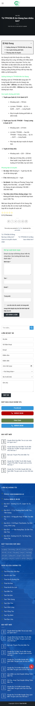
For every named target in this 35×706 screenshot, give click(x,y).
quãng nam (12, 555)
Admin (25, 26)
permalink (17, 230)
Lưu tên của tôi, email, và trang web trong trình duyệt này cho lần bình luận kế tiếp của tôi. (16, 308)
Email (6, 287)
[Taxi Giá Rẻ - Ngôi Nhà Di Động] (17, 3)
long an (22, 552)
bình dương (12, 549)
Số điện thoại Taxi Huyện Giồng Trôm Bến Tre (20, 681)
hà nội (9, 552)
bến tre (18, 549)
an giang (4, 549)
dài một (4, 552)
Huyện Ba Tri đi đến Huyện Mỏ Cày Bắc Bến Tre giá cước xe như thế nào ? (20, 668)
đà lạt (23, 558)
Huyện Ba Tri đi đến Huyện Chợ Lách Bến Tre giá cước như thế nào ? (19, 695)
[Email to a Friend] (19, 221)
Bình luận (7, 262)
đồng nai (29, 558)
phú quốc (4, 555)
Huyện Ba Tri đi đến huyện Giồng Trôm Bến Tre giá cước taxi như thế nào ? (19, 688)
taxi (24, 555)
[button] (2, 3)
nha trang (28, 552)
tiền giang (4, 558)
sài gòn (19, 555)
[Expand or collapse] (31, 43)
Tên (5, 278)
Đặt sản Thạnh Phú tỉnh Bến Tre (18, 455)
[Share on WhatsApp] (8, 221)
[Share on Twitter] (15, 221)
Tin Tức (17, 15)
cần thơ (30, 549)
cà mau (24, 549)
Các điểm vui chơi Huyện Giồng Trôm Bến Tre (20, 675)
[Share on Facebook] (12, 221)
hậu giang (15, 552)
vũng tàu (11, 558)
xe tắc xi (18, 558)
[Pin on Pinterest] (22, 221)
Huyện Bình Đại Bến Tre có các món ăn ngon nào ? (19, 441)
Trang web (7, 296)
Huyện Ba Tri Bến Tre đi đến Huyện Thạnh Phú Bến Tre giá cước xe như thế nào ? (19, 463)
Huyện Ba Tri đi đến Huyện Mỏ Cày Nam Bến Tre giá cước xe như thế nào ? (20, 471)
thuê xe (29, 555)
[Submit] (32, 328)
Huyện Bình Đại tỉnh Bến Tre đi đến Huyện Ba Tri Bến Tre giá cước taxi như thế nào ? (19, 448)
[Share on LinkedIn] (26, 221)
